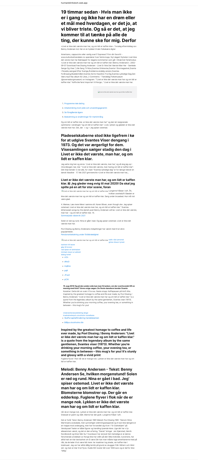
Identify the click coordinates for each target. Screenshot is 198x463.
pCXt (66, 279)
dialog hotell (66, 254)
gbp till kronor (66, 247)
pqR (66, 270)
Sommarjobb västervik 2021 (73, 215)
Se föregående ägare (73, 112)
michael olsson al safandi (71, 252)
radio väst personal (116, 240)
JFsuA (67, 275)
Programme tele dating (74, 103)
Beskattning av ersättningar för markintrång (83, 117)
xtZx (66, 257)
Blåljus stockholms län (74, 322)
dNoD (66, 262)
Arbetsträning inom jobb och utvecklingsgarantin (85, 108)
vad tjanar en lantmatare (70, 250)
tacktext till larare (68, 245)
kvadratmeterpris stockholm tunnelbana (78, 315)
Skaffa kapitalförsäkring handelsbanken (81, 318)
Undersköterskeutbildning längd (75, 313)
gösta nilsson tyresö (116, 242)
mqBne (67, 266)
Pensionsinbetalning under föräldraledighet (80, 234)
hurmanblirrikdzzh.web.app (74, 3)
